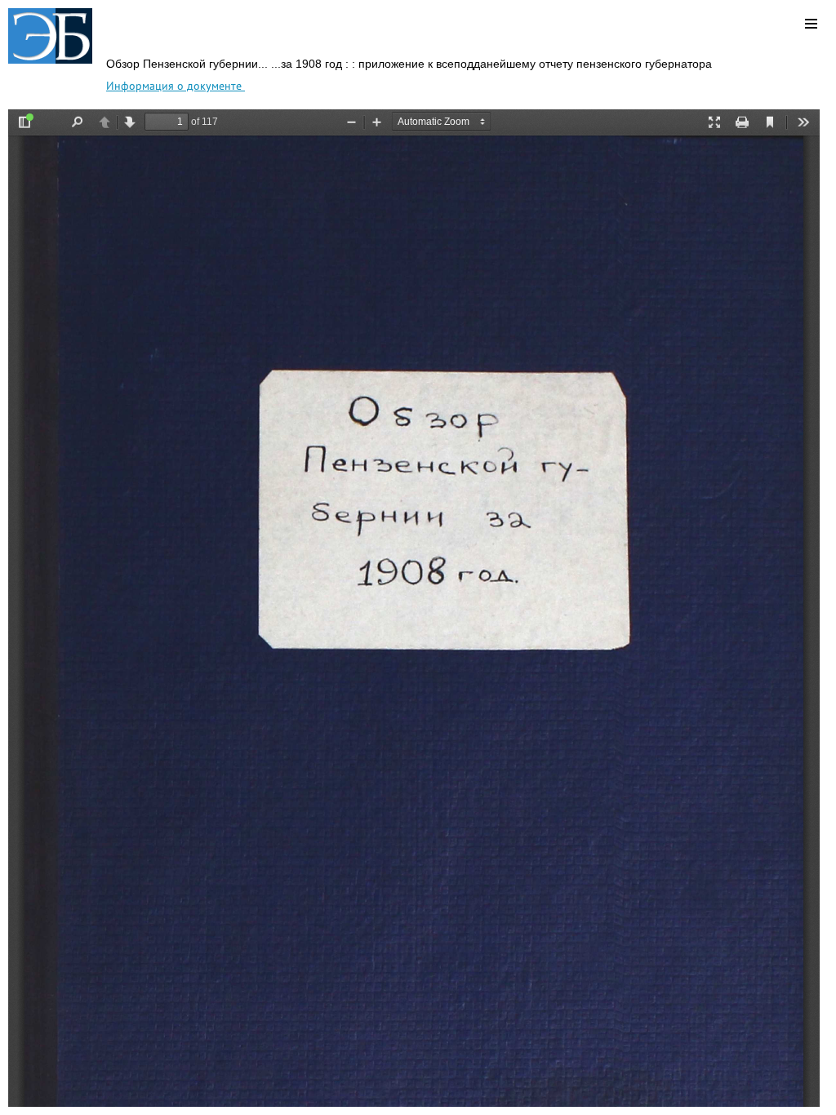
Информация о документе (175, 85)
